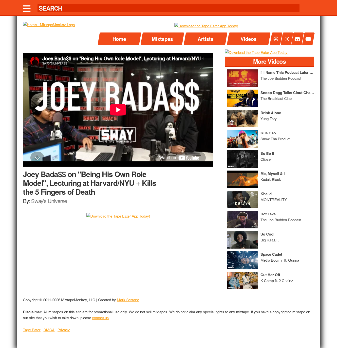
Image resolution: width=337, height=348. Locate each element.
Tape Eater (31, 329)
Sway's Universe (49, 201)
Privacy (63, 329)
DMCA (49, 329)
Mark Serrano (128, 299)
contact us (100, 317)
